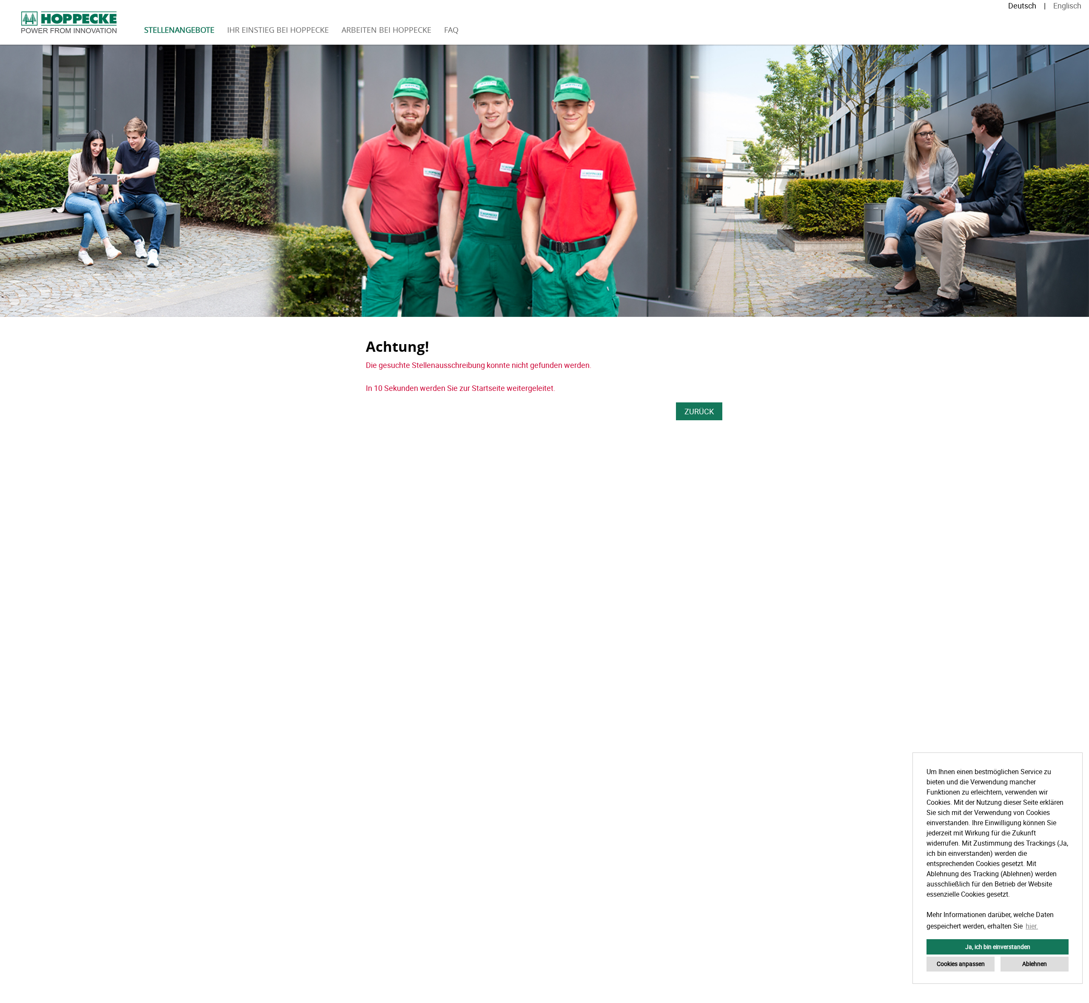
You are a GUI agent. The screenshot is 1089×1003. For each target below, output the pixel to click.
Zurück (699, 411)
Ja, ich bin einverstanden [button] (997, 947)
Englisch (1067, 5)
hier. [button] (1032, 926)
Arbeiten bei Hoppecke (386, 30)
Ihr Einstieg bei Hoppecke (278, 30)
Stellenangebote (179, 30)
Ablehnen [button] (1034, 964)
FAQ (451, 30)
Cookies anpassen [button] (961, 964)
